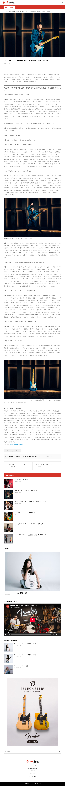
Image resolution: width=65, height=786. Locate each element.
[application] (32, 620)
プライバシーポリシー (32, 773)
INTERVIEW (9, 7)
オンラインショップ (32, 768)
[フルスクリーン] (59, 634)
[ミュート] (56, 634)
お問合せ (32, 770)
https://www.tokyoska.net (16, 444)
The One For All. (16, 456)
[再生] (6, 634)
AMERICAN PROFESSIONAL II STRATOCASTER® (17, 400)
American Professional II (30, 456)
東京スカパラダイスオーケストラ (44, 456)
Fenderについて (32, 765)
